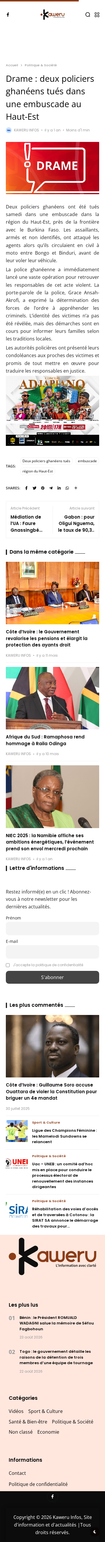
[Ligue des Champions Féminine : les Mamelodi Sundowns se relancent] (17, 1131)
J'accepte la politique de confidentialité (48, 964)
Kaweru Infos (26, 130)
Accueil (12, 65)
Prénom (13, 918)
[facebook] (8, 15)
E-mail (12, 941)
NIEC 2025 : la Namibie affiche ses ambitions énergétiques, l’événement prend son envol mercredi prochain (50, 842)
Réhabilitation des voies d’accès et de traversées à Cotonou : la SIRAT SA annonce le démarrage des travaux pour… (65, 1217)
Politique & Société (41, 65)
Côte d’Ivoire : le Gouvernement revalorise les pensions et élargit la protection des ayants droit (47, 638)
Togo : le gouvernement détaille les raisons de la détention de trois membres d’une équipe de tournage (56, 1357)
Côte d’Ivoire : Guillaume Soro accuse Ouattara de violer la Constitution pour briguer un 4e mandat (51, 1091)
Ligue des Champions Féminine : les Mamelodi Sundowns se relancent (64, 1136)
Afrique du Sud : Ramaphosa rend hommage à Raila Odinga (45, 740)
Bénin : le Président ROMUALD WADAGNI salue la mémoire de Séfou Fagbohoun (57, 1323)
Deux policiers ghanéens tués (46, 460)
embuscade (87, 460)
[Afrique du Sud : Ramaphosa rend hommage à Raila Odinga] (52, 698)
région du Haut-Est (37, 471)
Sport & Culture (46, 1122)
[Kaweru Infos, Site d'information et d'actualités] (53, 14)
